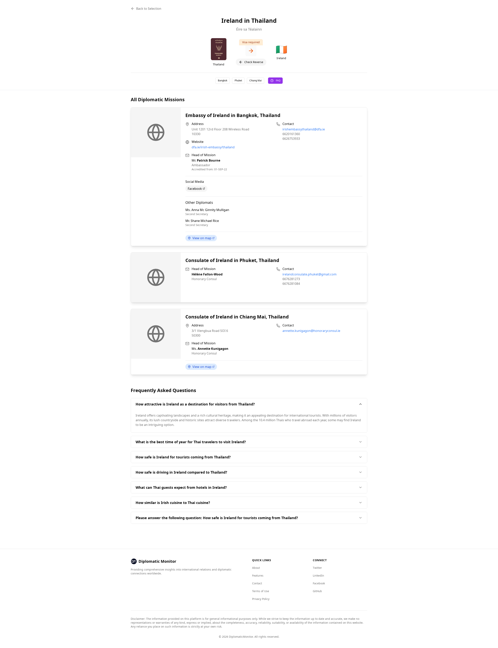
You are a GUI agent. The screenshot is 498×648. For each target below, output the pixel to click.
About (256, 568)
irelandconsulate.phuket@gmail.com (309, 274)
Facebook (195, 188)
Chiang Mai (255, 80)
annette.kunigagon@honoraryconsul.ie (311, 331)
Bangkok (222, 80)
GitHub (317, 591)
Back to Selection (148, 8)
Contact (257, 583)
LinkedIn (318, 575)
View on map (201, 238)
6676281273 (291, 279)
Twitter (317, 568)
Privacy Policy (260, 599)
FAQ (278, 80)
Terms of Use (260, 591)
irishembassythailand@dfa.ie (303, 129)
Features (257, 575)
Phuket (238, 80)
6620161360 (291, 134)
